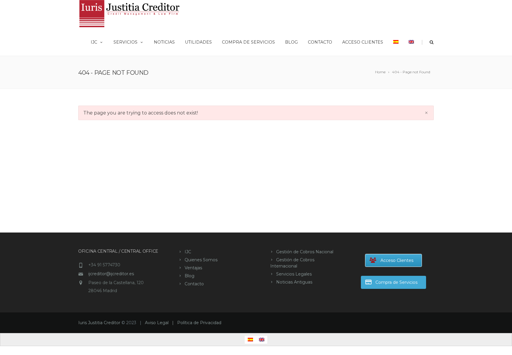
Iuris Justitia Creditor (99, 322)
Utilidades (198, 42)
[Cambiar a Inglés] (411, 41)
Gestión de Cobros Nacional (304, 251)
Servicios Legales (294, 274)
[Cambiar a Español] (250, 340)
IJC (94, 42)
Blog (291, 42)
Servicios (125, 42)
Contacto (320, 42)
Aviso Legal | (161, 322)
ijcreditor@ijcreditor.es (111, 273)
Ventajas (193, 267)
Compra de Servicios (248, 42)
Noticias (164, 42)
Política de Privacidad (199, 322)
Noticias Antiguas (294, 282)
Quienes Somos (201, 259)
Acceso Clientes (362, 42)
